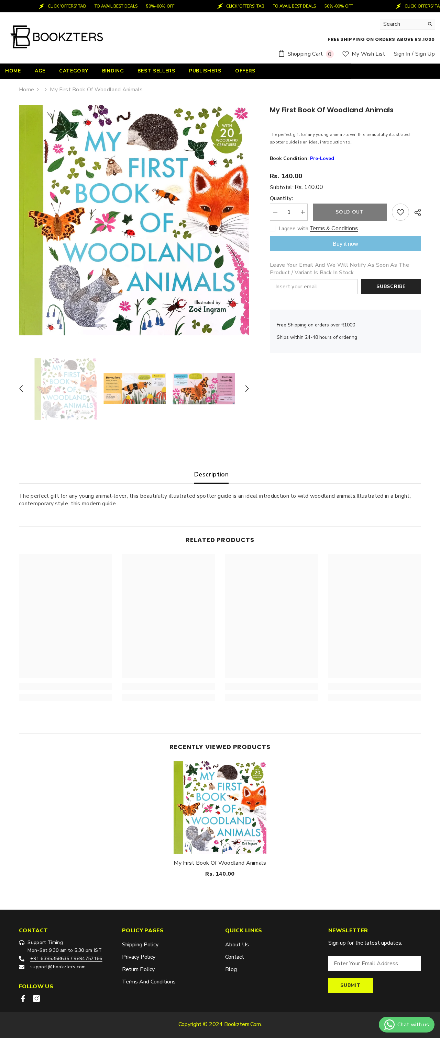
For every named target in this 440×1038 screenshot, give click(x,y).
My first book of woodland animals (220, 863)
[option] (134, 220)
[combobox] (402, 24)
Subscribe (390, 286)
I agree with (293, 228)
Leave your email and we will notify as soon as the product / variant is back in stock (339, 268)
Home (26, 89)
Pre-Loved (322, 158)
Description (211, 474)
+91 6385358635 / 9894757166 (66, 958)
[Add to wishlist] (400, 212)
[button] (21, 388)
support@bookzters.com (58, 967)
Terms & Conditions (334, 228)
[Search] (407, 24)
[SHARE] (415, 212)
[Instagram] (36, 998)
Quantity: (281, 198)
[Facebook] (23, 998)
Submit (350, 985)
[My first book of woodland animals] (220, 807)
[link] (65, 686)
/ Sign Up (423, 54)
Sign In (402, 54)
